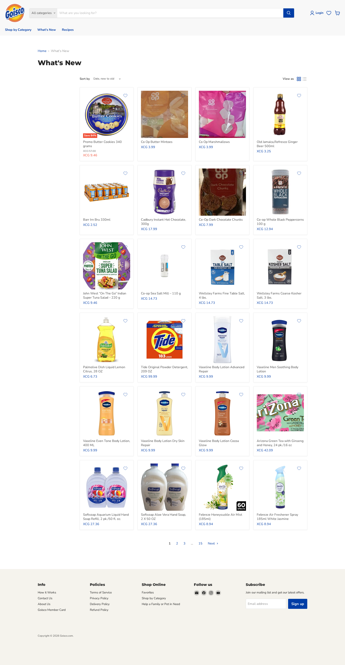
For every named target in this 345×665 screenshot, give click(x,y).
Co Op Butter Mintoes (156, 142)
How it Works (47, 592)
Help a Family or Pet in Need (161, 604)
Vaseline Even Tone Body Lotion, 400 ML (106, 443)
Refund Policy (99, 610)
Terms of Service (101, 592)
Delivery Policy (100, 604)
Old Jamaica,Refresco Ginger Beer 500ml (277, 144)
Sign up (297, 603)
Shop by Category (18, 30)
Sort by (85, 79)
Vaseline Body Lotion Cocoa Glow (219, 443)
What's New (46, 30)
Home (42, 51)
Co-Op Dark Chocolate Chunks (221, 219)
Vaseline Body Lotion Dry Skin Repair (162, 443)
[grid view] (299, 79)
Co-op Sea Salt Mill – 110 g (161, 293)
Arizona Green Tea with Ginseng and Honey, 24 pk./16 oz (280, 443)
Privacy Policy (99, 598)
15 (200, 543)
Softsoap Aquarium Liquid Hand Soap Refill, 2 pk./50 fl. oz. (106, 516)
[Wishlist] (329, 13)
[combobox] (170, 13)
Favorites (148, 592)
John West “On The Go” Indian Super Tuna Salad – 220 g (104, 295)
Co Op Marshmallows (214, 142)
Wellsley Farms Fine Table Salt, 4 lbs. (222, 295)
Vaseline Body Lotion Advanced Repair (221, 369)
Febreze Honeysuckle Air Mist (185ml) (220, 516)
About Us (44, 604)
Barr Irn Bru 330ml (96, 219)
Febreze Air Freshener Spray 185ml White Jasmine (277, 516)
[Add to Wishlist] (125, 95)
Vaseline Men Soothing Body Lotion (277, 369)
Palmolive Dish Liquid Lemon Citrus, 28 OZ (104, 369)
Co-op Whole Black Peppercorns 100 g (280, 221)
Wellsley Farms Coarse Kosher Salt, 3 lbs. (279, 295)
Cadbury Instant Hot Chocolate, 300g (163, 221)
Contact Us (45, 598)
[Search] (288, 13)
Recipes (68, 30)
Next (212, 543)
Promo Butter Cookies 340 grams (102, 144)
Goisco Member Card (52, 610)
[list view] (304, 79)
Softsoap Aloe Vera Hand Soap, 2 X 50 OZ (163, 516)
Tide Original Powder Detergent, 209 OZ (164, 369)
